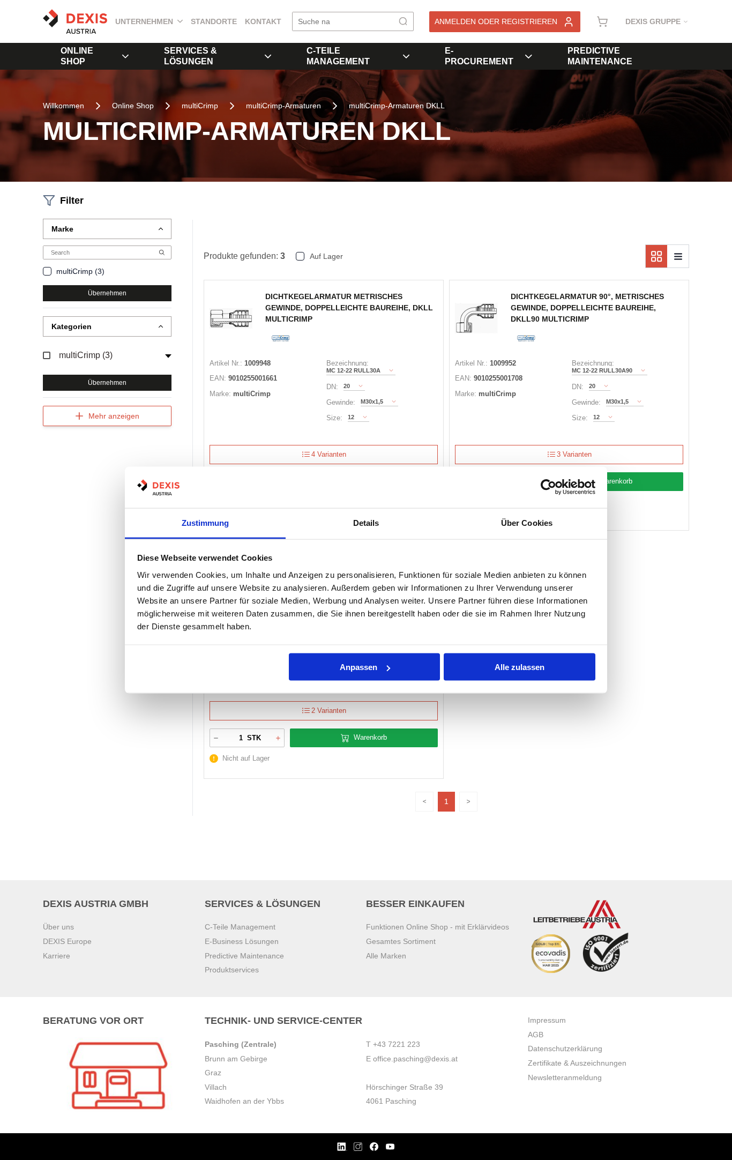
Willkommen (63, 105)
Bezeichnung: (347, 363)
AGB (535, 1034)
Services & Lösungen (190, 56)
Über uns (58, 927)
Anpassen (358, 667)
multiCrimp (200, 105)
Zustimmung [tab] (205, 522)
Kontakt (263, 21)
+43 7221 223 (396, 1044)
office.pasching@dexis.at (415, 1058)
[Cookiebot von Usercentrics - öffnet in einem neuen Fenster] (548, 487)
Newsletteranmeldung (565, 1077)
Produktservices (232, 969)
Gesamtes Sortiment (401, 941)
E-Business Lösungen (242, 941)
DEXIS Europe (67, 941)
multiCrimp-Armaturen (283, 105)
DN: (332, 387)
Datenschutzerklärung (565, 1048)
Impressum (547, 1020)
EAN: (218, 378)
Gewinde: (340, 402)
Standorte (214, 21)
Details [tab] (366, 522)
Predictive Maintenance (599, 56)
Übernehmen (107, 293)
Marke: (220, 394)
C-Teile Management (338, 56)
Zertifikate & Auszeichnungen (577, 1063)
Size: (334, 418)
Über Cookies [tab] (526, 522)
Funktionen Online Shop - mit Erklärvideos (437, 927)
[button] (107, 229)
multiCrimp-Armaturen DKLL (397, 105)
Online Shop (77, 56)
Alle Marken (386, 955)
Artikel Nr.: (226, 363)
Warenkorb (615, 481)
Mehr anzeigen (113, 416)
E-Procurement (479, 56)
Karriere (56, 955)
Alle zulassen (519, 667)
